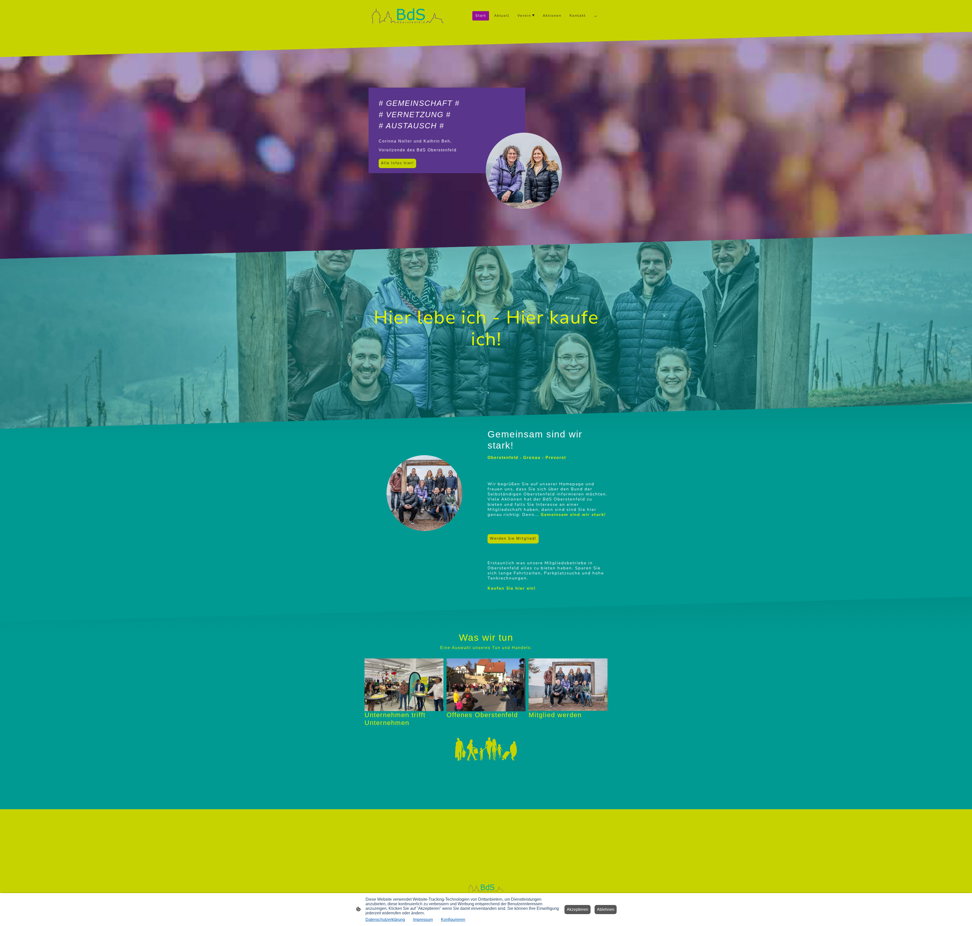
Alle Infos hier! (397, 163)
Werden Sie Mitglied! (513, 538)
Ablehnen (605, 909)
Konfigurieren (453, 919)
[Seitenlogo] (408, 16)
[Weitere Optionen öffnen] (595, 16)
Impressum (423, 919)
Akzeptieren (577, 909)
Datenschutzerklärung (385, 919)
